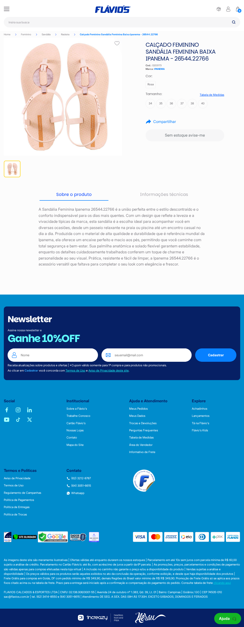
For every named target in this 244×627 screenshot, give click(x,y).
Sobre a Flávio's (76, 408)
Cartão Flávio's (76, 423)
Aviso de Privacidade (17, 478)
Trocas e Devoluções (143, 423)
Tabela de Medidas (212, 95)
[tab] (74, 195)
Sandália (46, 34)
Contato (71, 437)
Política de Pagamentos (19, 500)
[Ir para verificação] (218, 9)
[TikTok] (18, 420)
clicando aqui (222, 583)
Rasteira (65, 34)
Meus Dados (137, 416)
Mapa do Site (75, 445)
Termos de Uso (75, 370)
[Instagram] (18, 410)
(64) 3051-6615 (81, 485)
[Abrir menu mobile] (7, 9)
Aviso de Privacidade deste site (108, 370)
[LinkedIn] (29, 410)
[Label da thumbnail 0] (12, 169)
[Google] (53, 536)
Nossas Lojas (75, 430)
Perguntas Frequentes (143, 430)
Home (7, 34)
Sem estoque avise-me (185, 135)
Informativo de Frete (142, 452)
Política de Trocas (15, 514)
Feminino (26, 34)
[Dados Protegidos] (78, 537)
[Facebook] (7, 410)
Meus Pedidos (138, 408)
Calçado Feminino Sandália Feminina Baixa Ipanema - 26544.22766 (119, 34)
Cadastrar (216, 355)
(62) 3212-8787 (81, 478)
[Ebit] (8, 537)
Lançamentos (200, 416)
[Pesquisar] (233, 22)
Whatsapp (77, 493)
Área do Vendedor (140, 445)
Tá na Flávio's (200, 423)
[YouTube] (7, 420)
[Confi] (94, 537)
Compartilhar (164, 121)
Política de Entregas (17, 507)
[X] (29, 420)
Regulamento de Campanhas (22, 492)
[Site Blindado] (25, 537)
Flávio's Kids (200, 430)
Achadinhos (199, 408)
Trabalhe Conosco (78, 416)
